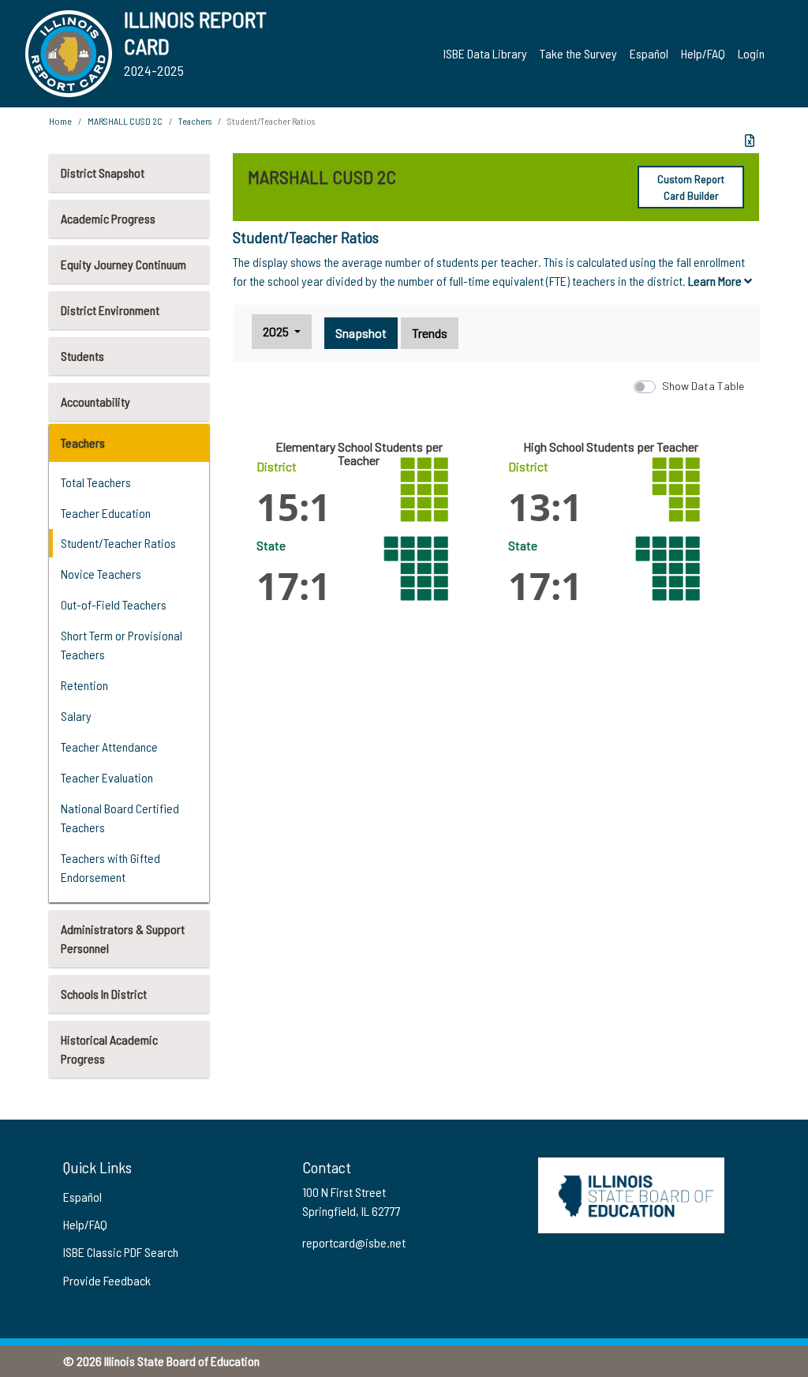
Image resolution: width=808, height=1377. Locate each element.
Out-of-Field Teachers (113, 604)
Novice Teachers (101, 573)
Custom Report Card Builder (690, 187)
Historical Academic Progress (109, 1049)
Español (649, 53)
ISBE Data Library (485, 53)
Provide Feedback (107, 1280)
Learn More (716, 280)
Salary (76, 715)
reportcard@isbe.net (354, 1242)
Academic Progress (108, 218)
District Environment (110, 309)
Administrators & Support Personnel (123, 938)
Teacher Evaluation (107, 777)
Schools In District (104, 993)
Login (751, 53)
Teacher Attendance (109, 746)
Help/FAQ (703, 53)
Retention (84, 684)
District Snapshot (102, 172)
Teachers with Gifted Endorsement (110, 867)
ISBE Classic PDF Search (120, 1251)
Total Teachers (96, 482)
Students (82, 355)
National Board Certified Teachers (120, 818)
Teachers (83, 442)
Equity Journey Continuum (123, 264)
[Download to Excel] (749, 140)
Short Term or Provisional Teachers (121, 645)
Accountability (95, 401)
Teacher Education (106, 512)
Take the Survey (578, 53)
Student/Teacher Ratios (118, 542)
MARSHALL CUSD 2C (125, 120)
